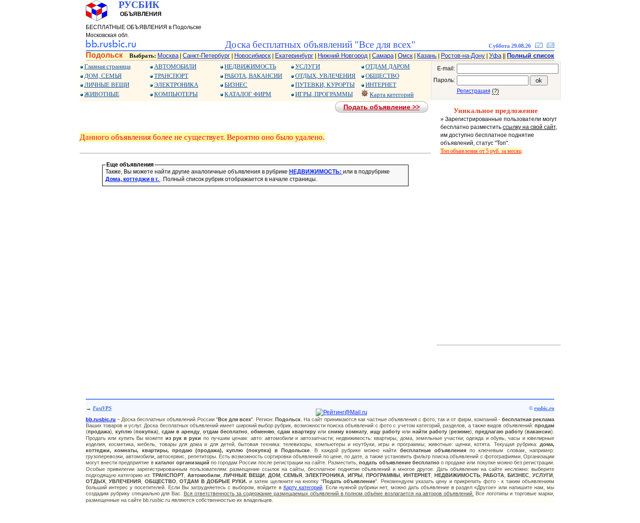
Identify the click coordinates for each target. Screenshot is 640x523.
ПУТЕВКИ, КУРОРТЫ (325, 84)
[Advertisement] (255, 260)
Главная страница (107, 66)
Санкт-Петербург (206, 55)
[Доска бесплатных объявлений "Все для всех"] (111, 46)
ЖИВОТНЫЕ (101, 94)
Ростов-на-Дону (463, 55)
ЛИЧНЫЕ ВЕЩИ (106, 84)
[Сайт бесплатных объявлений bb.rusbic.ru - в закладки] (539, 46)
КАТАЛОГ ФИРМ (247, 94)
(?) (495, 91)
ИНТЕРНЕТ (380, 84)
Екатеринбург (294, 55)
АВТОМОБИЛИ (175, 66)
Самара (383, 55)
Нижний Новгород (343, 55)
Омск (405, 55)
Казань (427, 55)
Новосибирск (252, 55)
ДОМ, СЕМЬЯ (103, 75)
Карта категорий (392, 94)
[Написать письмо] (550, 46)
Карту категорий (302, 487)
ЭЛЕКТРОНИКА (176, 84)
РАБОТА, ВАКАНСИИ (253, 75)
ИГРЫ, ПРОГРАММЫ (324, 94)
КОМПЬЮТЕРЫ (176, 94)
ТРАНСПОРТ (171, 75)
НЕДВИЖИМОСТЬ (250, 66)
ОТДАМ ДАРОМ (387, 66)
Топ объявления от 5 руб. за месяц (480, 151)
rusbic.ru (544, 408)
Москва (168, 55)
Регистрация (474, 91)
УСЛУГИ (307, 66)
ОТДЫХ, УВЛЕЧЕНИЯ (325, 75)
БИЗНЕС (235, 84)
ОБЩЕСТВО (382, 75)
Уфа (495, 55)
